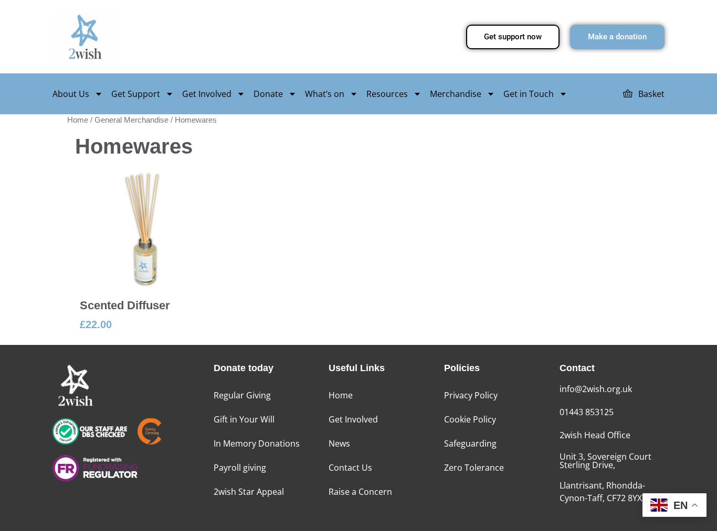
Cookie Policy (470, 419)
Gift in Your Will (244, 419)
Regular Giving (242, 395)
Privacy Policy (471, 395)
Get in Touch (528, 94)
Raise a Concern (360, 491)
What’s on (324, 94)
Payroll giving (240, 467)
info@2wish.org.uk (596, 389)
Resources (387, 94)
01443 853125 (587, 412)
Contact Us (350, 467)
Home (77, 120)
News (339, 443)
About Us (70, 94)
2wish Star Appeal (249, 491)
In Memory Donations (257, 443)
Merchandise (455, 94)
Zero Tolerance (474, 467)
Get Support (135, 94)
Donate (268, 94)
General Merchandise (131, 120)
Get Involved (206, 94)
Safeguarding (470, 443)
